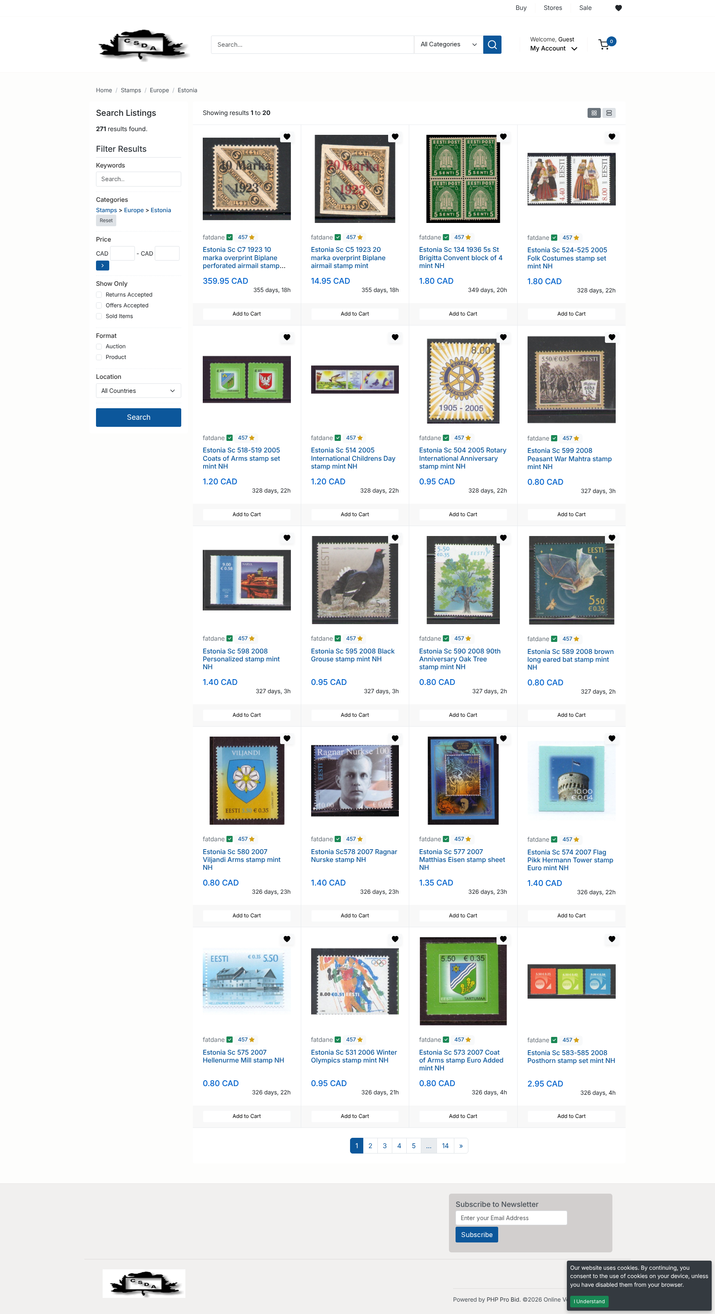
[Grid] (594, 113)
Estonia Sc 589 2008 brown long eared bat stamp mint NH (571, 659)
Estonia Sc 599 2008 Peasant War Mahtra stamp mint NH (570, 458)
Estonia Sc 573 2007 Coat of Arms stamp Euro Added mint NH (461, 1060)
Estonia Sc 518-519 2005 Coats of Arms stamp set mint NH (241, 458)
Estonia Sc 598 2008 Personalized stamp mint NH (241, 659)
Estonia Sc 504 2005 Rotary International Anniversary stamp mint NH (462, 458)
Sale (585, 8)
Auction (115, 346)
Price (103, 239)
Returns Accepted (129, 295)
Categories (112, 199)
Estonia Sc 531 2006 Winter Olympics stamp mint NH (354, 1056)
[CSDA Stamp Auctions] (141, 44)
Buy (521, 8)
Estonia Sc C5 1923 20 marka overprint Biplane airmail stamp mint (348, 257)
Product (116, 357)
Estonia (187, 90)
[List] (609, 113)
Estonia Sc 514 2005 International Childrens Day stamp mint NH (353, 458)
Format (106, 336)
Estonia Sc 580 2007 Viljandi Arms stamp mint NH (242, 859)
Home (104, 90)
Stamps (131, 90)
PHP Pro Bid (503, 1299)
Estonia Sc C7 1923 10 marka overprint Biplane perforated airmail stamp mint (241, 261)
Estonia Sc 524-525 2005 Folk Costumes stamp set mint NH (567, 258)
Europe (159, 90)
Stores (553, 8)
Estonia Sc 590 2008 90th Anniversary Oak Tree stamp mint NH (460, 659)
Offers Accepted (127, 305)
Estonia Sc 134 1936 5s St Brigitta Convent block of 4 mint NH (461, 257)
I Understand (589, 1301)
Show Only (111, 283)
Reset (106, 220)
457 (243, 238)
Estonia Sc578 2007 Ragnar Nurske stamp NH (354, 855)
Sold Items (119, 316)
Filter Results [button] (122, 149)
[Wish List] (619, 8)
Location (108, 377)
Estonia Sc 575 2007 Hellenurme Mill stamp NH (243, 1056)
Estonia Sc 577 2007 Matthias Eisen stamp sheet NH (462, 859)
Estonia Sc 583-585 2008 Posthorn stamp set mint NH (571, 1056)
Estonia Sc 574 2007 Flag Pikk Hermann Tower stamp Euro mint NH (571, 860)
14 (445, 1146)
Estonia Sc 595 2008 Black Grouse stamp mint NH (353, 655)
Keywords (110, 165)
